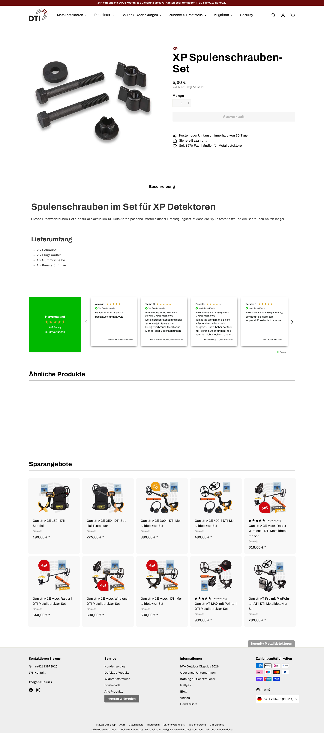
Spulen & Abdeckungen (140, 15)
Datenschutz (136, 724)
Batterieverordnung (174, 724)
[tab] (162, 187)
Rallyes (185, 685)
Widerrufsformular (117, 679)
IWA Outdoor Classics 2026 (199, 666)
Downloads (112, 685)
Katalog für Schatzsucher (197, 679)
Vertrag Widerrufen (122, 698)
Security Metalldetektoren (271, 643)
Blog (183, 691)
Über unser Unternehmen (198, 672)
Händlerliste (188, 704)
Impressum (153, 724)
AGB (122, 724)
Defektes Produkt (116, 672)
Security (246, 15)
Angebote (222, 15)
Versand (198, 87)
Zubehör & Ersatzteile (186, 15)
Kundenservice (115, 666)
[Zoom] (94, 99)
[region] (189, 322)
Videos (185, 697)
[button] (86, 321)
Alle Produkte (114, 691)
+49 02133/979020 (214, 2)
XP (175, 49)
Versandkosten (153, 729)
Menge (178, 96)
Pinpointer (102, 15)
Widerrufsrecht (197, 724)
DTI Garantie (217, 724)
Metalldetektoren (70, 15)
